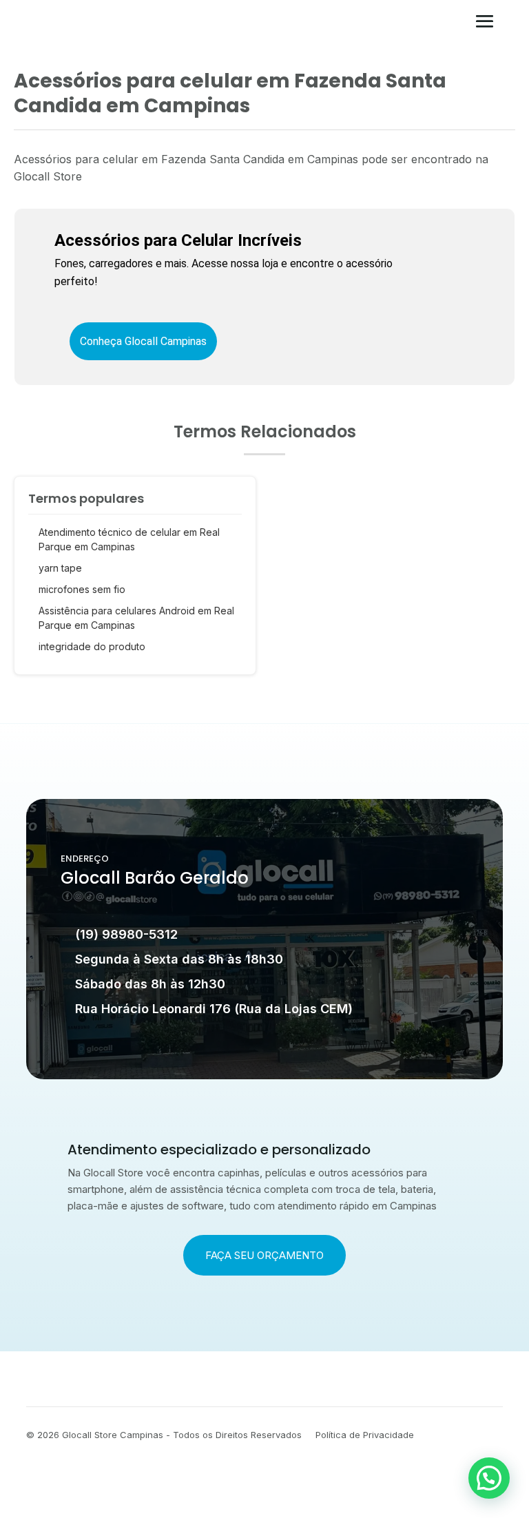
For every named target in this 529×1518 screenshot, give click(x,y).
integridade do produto (92, 646)
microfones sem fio (82, 589)
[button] (489, 1478)
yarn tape (60, 568)
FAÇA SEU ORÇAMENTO (264, 1255)
